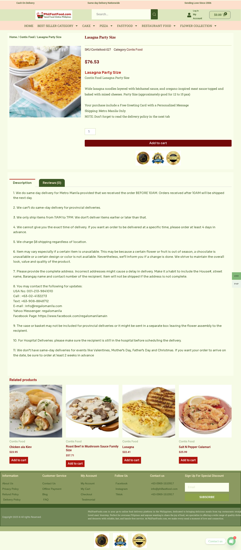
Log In (196, 11)
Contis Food (27, 37)
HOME (28, 26)
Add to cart (158, 143)
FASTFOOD (125, 26)
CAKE (86, 26)
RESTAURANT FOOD (156, 26)
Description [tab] (22, 183)
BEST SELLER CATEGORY (55, 26)
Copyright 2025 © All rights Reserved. (21, 517)
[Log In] (189, 15)
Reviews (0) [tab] (52, 183)
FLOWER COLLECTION (196, 26)
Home (13, 37)
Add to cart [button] (18, 460)
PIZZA (104, 26)
